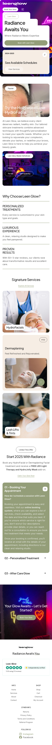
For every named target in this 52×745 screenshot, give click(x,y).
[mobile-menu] (22, 9)
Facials (10, 174)
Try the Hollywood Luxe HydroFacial (25, 110)
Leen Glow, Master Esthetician (19, 156)
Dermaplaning (25, 174)
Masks (10, 168)
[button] (26, 518)
